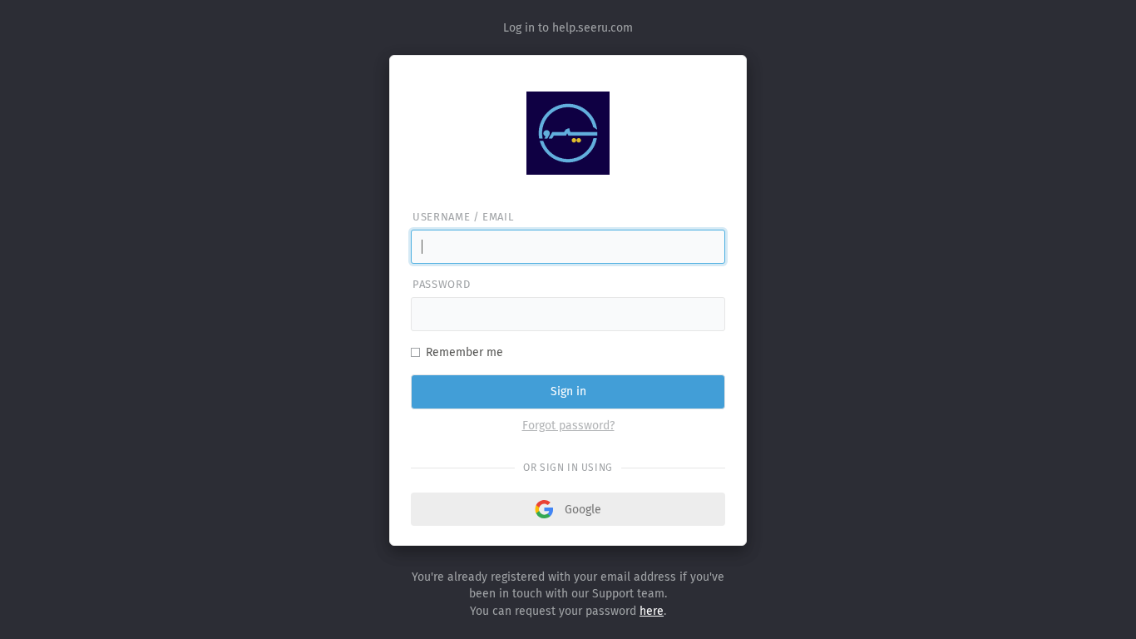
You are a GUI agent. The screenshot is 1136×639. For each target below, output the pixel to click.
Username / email (462, 217)
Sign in (568, 391)
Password (441, 284)
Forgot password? (568, 426)
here (652, 611)
